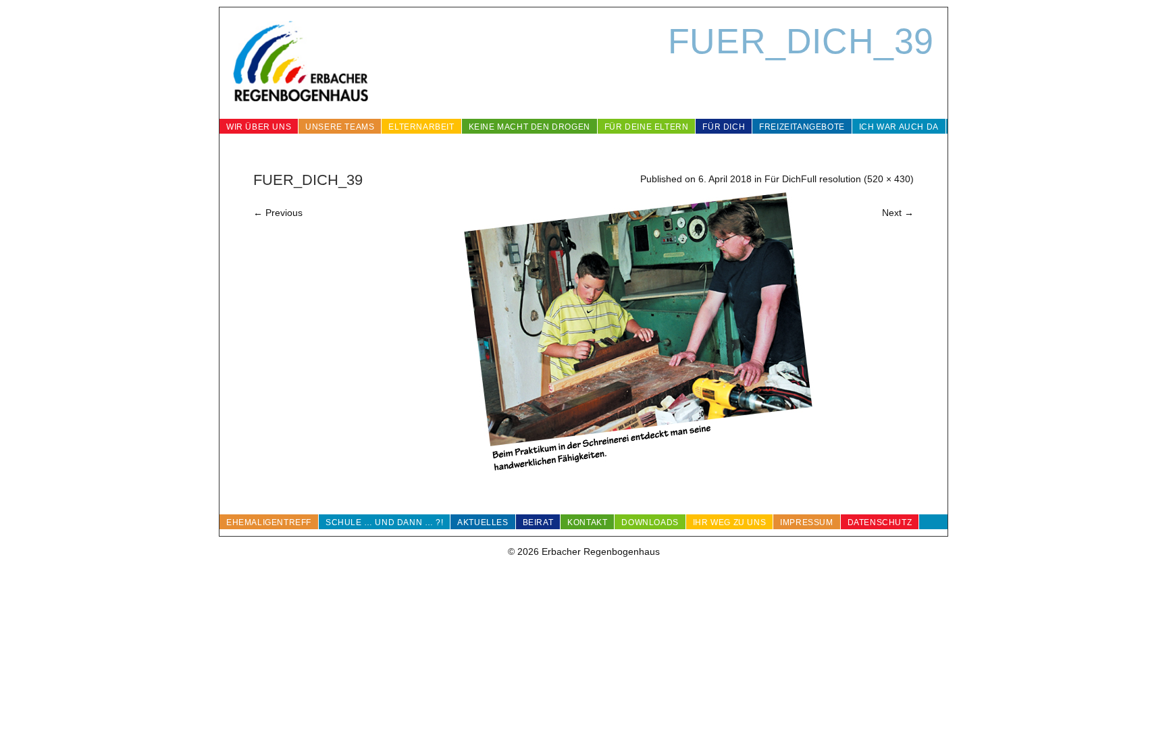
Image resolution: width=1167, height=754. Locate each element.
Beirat (538, 522)
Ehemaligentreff (268, 522)
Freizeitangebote (802, 127)
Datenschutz (880, 522)
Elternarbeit (421, 127)
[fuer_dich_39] (638, 473)
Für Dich (723, 127)
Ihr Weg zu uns (729, 522)
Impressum (806, 522)
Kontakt (587, 522)
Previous (278, 212)
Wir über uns (258, 127)
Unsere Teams (339, 127)
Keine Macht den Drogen (529, 127)
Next (898, 212)
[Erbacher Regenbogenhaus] (300, 63)
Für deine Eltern (646, 127)
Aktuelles (482, 522)
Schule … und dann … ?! (384, 522)
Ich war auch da (899, 127)
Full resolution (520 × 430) (857, 178)
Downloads (649, 522)
